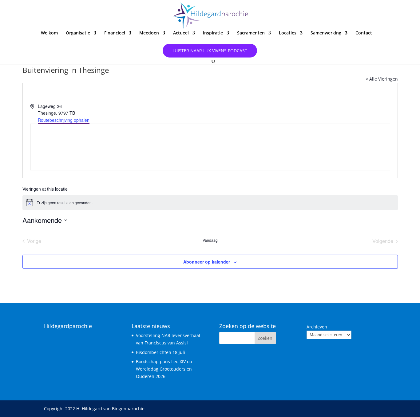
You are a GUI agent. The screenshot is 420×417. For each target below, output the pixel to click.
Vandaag (210, 240)
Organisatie (78, 33)
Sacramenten (251, 33)
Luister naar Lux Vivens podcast (209, 51)
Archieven (317, 327)
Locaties (287, 33)
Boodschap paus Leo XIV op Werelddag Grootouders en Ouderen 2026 (164, 369)
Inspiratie (213, 33)
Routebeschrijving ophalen (63, 120)
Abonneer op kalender (206, 262)
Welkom (49, 33)
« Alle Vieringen (382, 79)
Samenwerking (326, 33)
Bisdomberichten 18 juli (160, 352)
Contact (363, 33)
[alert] (210, 202)
